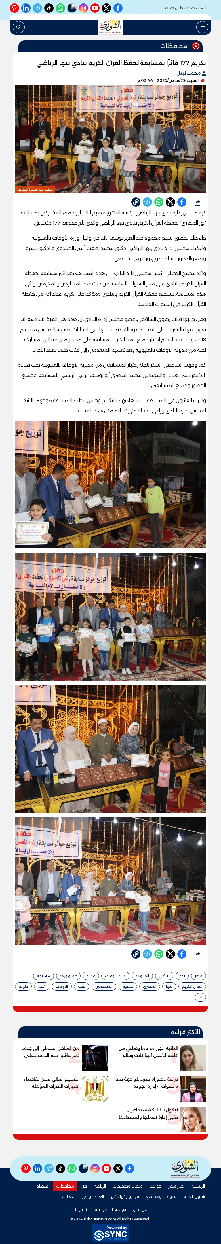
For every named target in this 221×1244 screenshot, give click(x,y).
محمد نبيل (189, 73)
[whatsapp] (135, 202)
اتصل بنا (81, 1209)
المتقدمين (104, 986)
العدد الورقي (92, 1196)
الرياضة (100, 1186)
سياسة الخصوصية (110, 1209)
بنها (169, 986)
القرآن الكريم (192, 986)
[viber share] (147, 202)
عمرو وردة (68, 976)
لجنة (81, 986)
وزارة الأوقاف (115, 976)
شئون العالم (194, 1196)
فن (84, 1186)
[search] (19, 27)
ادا (200, 997)
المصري (149, 986)
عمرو (91, 976)
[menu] (202, 27)
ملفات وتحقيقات (128, 1186)
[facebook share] (181, 202)
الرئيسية (198, 1186)
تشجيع (127, 986)
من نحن (140, 1209)
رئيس (42, 986)
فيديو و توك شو (125, 1196)
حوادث (155, 1186)
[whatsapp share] (158, 202)
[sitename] (185, 1168)
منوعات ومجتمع (161, 1196)
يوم (182, 976)
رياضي (164, 976)
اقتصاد (43, 1186)
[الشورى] (110, 27)
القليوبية (142, 976)
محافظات (65, 1186)
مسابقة (43, 976)
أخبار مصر (176, 1186)
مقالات (68, 1196)
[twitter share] (170, 202)
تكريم (23, 986)
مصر (198, 976)
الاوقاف (62, 986)
